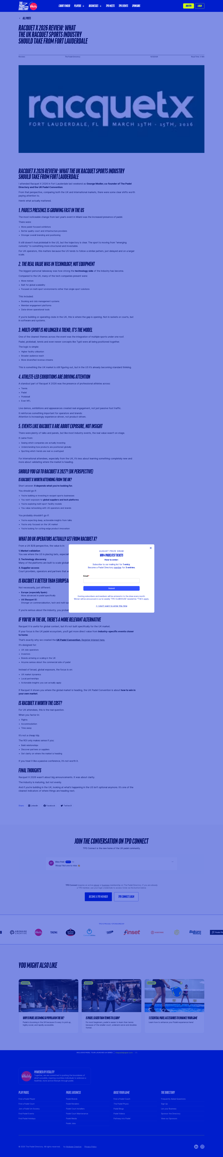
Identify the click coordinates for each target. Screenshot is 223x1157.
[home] (28, 6)
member (117, 567)
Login (200, 6)
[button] (79, 6)
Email (85, 576)
